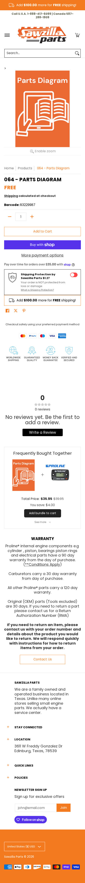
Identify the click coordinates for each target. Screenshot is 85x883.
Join (63, 807)
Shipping (11, 196)
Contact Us (42, 659)
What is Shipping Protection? (37, 290)
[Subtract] (9, 216)
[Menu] (7, 35)
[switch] (74, 275)
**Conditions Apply (42, 564)
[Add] (32, 216)
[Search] (77, 53)
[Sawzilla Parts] (42, 35)
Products (25, 168)
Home (9, 168)
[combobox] (39, 53)
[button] (77, 35)
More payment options (42, 255)
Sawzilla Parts (13, 857)
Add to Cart (42, 231)
